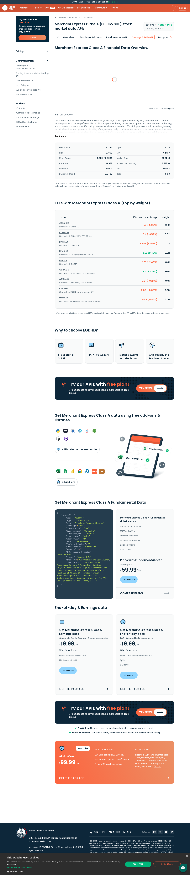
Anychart (170, 108)
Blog (129, 832)
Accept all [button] (138, 864)
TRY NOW (32, 37)
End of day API (22, 85)
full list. (157, 766)
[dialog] (95, 864)
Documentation (25, 60)
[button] (63, 867)
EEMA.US (63, 251)
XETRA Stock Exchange (27, 122)
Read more (11, 864)
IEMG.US (63, 288)
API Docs (24, 7)
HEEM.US (63, 297)
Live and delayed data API (28, 90)
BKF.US (63, 260)
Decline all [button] (167, 864)
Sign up (182, 8)
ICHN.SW (64, 232)
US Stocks (20, 108)
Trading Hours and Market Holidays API (32, 75)
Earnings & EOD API (142, 37)
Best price (163, 37)
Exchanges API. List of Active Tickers (25, 67)
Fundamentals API (24, 80)
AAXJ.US (64, 279)
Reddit (116, 832)
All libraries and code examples (79, 449)
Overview (68, 37)
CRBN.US (64, 269)
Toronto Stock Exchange (28, 117)
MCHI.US (64, 241)
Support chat (99, 832)
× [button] (187, 856)
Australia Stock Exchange (28, 112)
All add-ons (68, 482)
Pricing (20, 51)
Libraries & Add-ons (90, 37)
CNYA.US (64, 223)
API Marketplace (66, 7)
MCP (49, 7)
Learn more (113, 2)
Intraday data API (24, 94)
